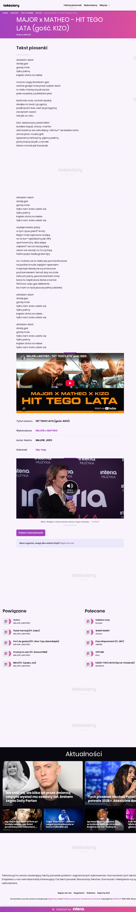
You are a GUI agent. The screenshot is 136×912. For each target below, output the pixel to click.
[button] (72, 5)
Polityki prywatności (71, 899)
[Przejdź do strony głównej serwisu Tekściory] (11, 5)
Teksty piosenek (27, 13)
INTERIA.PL (117, 899)
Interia (5, 13)
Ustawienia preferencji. (91, 899)
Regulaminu (53, 899)
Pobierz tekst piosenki (31, 532)
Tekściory (14, 13)
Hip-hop (39, 13)
